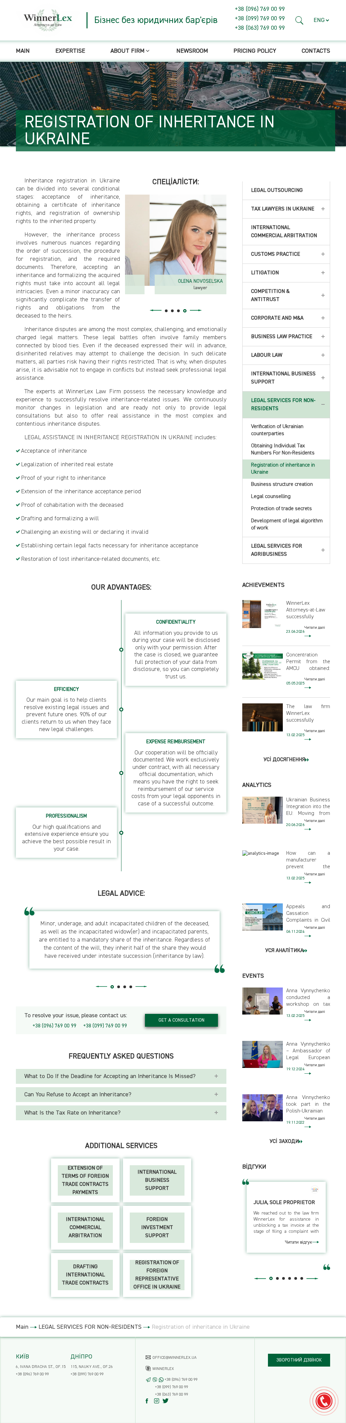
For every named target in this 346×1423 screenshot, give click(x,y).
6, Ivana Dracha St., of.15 (41, 1367)
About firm (127, 51)
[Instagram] (158, 1400)
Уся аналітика (284, 950)
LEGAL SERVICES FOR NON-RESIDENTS (90, 1327)
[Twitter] (167, 1400)
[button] (299, 20)
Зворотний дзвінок (299, 1360)
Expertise (70, 51)
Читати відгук (298, 1242)
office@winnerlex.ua (174, 1358)
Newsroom (192, 51)
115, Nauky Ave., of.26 (92, 1367)
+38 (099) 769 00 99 (260, 19)
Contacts (316, 51)
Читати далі (314, 628)
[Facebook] (150, 1400)
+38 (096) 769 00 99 (260, 9)
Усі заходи (284, 1141)
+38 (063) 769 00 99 (260, 28)
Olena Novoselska (175, 281)
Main (23, 51)
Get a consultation (181, 1020)
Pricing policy (254, 51)
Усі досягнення (284, 760)
